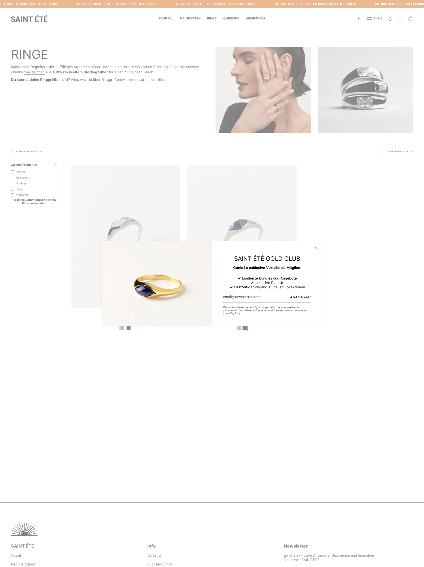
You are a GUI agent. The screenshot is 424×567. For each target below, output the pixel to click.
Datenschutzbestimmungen (290, 310)
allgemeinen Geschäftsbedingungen (245, 310)
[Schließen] (316, 248)
